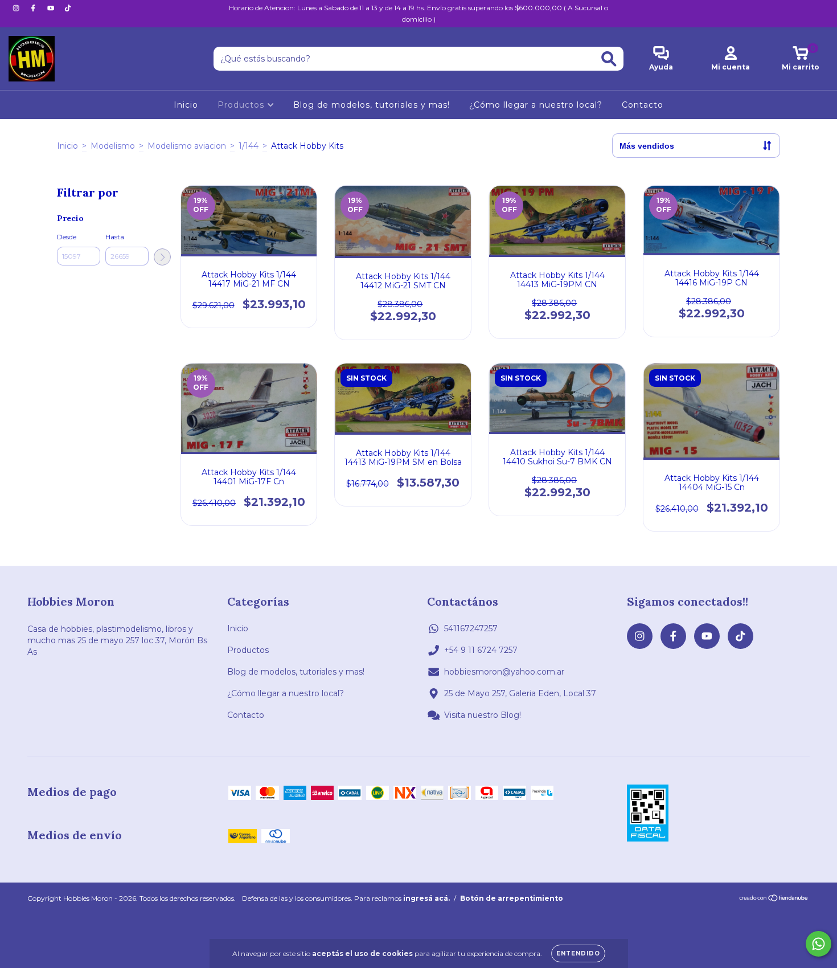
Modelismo (113, 146)
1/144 (249, 146)
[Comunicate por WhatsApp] (818, 944)
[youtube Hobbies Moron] (51, 8)
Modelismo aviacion (186, 146)
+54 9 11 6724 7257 (481, 650)
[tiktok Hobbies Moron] (67, 8)
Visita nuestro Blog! (482, 715)
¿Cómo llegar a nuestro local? (535, 105)
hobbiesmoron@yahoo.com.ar (504, 672)
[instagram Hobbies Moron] (17, 8)
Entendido (578, 953)
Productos (242, 105)
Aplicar (162, 257)
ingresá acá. (426, 898)
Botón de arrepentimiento (511, 898)
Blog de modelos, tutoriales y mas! (371, 105)
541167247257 (471, 628)
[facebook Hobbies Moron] (34, 8)
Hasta (114, 236)
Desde (66, 236)
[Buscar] (609, 59)
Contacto (642, 105)
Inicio (186, 105)
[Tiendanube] (774, 899)
